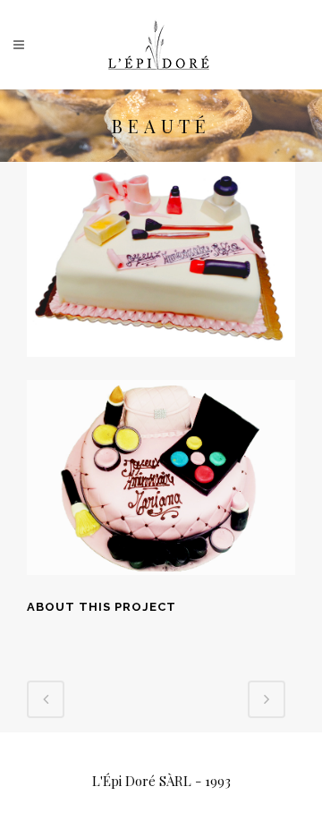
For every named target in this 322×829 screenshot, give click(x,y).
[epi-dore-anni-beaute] (161, 368)
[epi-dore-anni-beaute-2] (161, 586)
